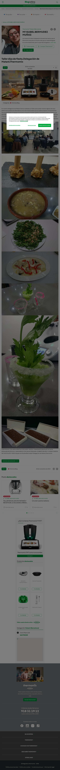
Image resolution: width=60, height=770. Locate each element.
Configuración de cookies (14, 125)
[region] (30, 121)
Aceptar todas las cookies (44, 125)
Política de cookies (24, 121)
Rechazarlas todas (32, 125)
